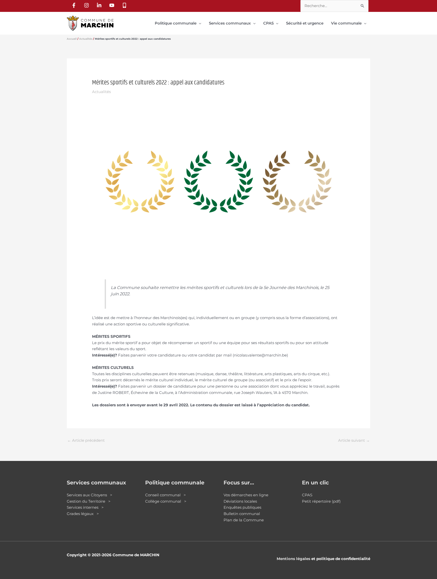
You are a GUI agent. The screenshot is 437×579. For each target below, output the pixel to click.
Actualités (101, 91)
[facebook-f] (74, 5)
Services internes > (85, 507)
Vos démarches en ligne (246, 495)
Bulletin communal (242, 513)
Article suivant (354, 440)
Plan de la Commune (244, 520)
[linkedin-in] (100, 5)
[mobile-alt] (125, 5)
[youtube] (112, 5)
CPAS (307, 495)
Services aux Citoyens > (89, 495)
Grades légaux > (83, 513)
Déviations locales (240, 501)
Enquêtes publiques (242, 507)
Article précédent (86, 440)
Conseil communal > (165, 495)
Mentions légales (293, 558)
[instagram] (87, 5)
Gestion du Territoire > (89, 501)
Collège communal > (165, 501)
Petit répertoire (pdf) (321, 501)
